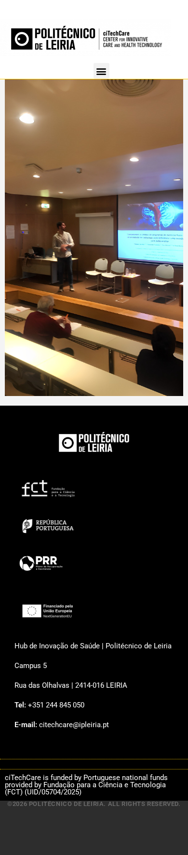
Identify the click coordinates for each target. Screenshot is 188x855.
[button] (101, 71)
